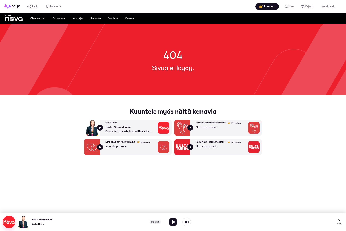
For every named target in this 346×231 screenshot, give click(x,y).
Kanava (129, 18)
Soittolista (59, 18)
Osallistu (113, 18)
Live (157, 221)
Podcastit (55, 6)
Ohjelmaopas (38, 18)
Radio (35, 6)
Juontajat (77, 18)
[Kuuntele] (173, 222)
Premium (95, 18)
